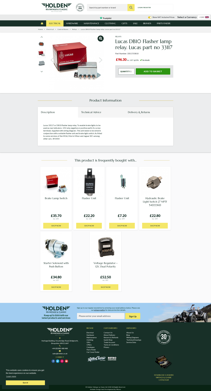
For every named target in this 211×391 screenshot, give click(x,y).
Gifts (124, 23)
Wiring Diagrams (132, 337)
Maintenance (91, 23)
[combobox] (204, 17)
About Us (130, 333)
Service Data (131, 342)
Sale (135, 23)
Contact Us (108, 333)
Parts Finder (163, 23)
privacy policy (99, 310)
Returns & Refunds (111, 337)
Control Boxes (63, 29)
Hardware (72, 23)
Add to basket (153, 71)
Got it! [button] (25, 383)
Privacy (106, 347)
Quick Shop (108, 340)
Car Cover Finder (93, 352)
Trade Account (109, 342)
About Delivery (109, 335)
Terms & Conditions (111, 345)
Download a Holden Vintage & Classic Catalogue (163, 377)
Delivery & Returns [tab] (139, 112)
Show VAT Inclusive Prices (163, 17)
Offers (89, 345)
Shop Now (56, 226)
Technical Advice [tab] (91, 112)
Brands (147, 23)
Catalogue (91, 347)
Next (101, 60)
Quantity (125, 71)
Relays (74, 29)
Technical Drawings (133, 340)
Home (40, 29)
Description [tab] (48, 112)
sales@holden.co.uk (59, 353)
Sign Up (133, 316)
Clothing (110, 23)
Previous (52, 60)
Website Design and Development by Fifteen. (105, 389)
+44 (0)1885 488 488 (60, 348)
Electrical (55, 23)
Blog (128, 335)
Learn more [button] (11, 376)
